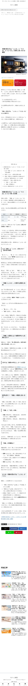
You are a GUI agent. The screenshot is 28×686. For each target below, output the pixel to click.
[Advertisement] (14, 31)
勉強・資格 (5, 524)
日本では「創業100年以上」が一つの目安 (14, 178)
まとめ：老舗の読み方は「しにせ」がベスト (13, 186)
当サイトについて (7, 679)
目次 (12, 164)
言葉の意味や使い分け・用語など (15, 524)
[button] (25, 369)
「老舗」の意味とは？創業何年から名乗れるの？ (14, 176)
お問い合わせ (14, 681)
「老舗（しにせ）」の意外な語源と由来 (12, 174)
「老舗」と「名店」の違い (11, 182)
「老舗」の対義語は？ (10, 184)
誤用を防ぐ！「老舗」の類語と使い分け (12, 180)
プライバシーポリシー (20, 679)
